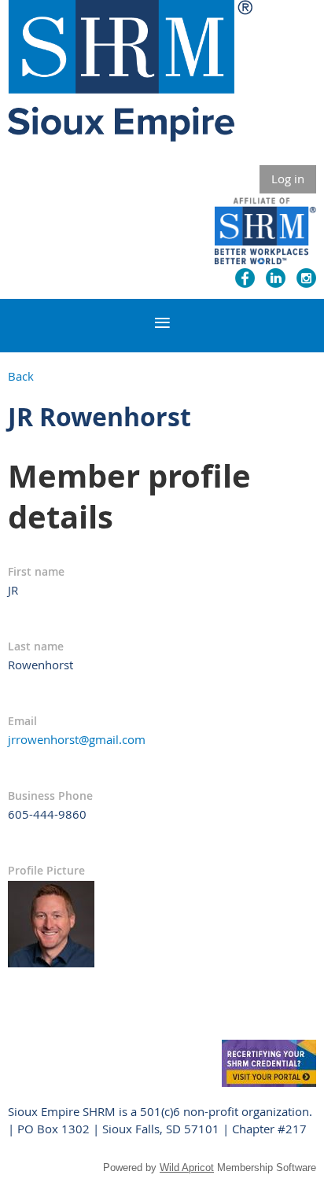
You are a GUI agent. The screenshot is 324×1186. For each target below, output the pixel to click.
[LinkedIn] (275, 278)
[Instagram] (306, 278)
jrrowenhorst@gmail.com (76, 739)
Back (21, 376)
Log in (287, 178)
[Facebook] (245, 278)
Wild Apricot (187, 1167)
